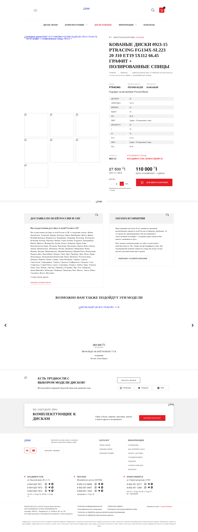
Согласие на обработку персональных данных (95, 515)
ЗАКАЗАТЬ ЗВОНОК (128, 380)
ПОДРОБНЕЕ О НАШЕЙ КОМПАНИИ (132, 259)
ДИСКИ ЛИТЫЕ (50, 25)
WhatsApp (127, 388)
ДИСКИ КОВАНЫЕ (103, 25)
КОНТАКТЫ (149, 25)
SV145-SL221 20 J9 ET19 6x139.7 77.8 (99, 351)
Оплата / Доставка (135, 453)
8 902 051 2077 (134, 484)
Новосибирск (135, 477)
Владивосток (35, 477)
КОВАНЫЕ (124, 72)
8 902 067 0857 (84, 487)
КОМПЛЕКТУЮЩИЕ (75, 25)
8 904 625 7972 (34, 487)
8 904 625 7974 (34, 491)
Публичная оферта (115, 506)
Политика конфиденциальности (89, 506)
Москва (81, 477)
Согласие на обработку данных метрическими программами (101, 512)
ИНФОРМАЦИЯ (126, 25)
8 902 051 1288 (134, 487)
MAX (162, 388)
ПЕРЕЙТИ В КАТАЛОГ (152, 418)
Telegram (144, 388)
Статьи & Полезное (135, 465)
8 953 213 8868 (84, 484)
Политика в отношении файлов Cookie (122, 509)
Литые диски (105, 445)
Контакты (132, 469)
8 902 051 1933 (84, 491)
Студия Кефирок (166, 506)
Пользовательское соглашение (89, 509)
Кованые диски (106, 449)
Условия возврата (135, 457)
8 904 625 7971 (34, 484)
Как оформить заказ (136, 449)
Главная (112, 72)
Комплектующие (107, 453)
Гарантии (132, 461)
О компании (133, 445)
